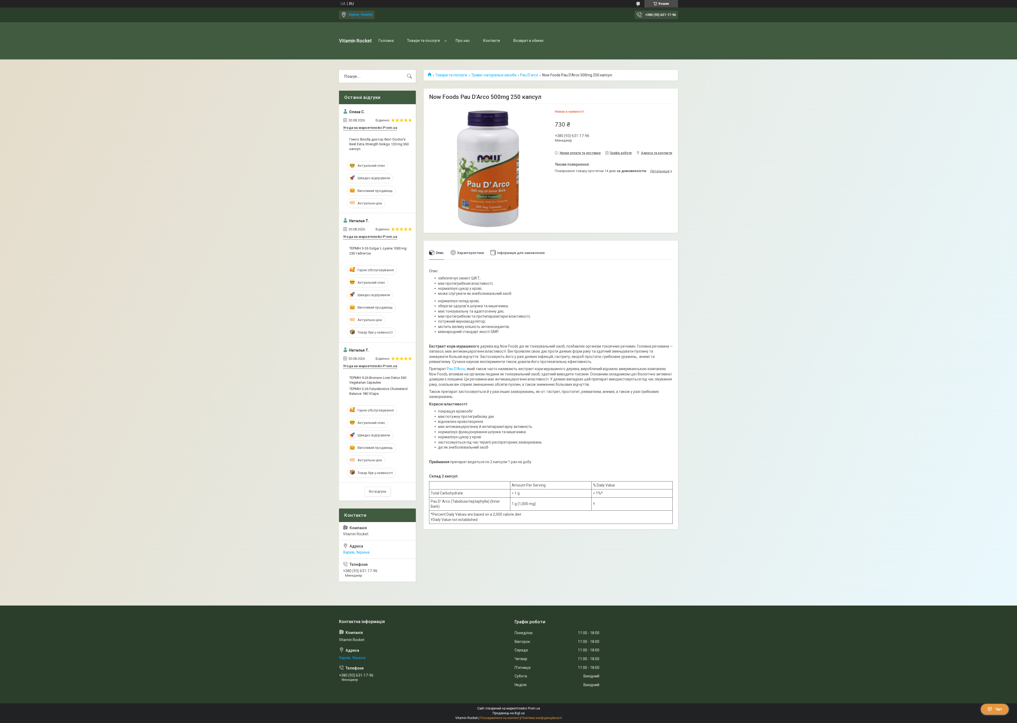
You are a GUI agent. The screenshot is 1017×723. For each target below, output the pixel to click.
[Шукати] (409, 76)
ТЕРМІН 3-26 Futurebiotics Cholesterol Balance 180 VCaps (378, 391)
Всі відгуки (377, 491)
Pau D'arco (529, 75)
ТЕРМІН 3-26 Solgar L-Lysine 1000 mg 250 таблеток (378, 250)
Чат (998, 709)
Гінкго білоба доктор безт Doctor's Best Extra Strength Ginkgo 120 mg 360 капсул (379, 144)
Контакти (491, 40)
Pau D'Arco (456, 369)
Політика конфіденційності (541, 718)
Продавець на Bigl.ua (509, 713)
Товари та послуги (423, 40)
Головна (386, 40)
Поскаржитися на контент (499, 718)
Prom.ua (534, 708)
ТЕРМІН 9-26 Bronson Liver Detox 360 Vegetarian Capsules (377, 380)
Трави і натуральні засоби (493, 75)
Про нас (463, 40)
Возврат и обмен (528, 40)
